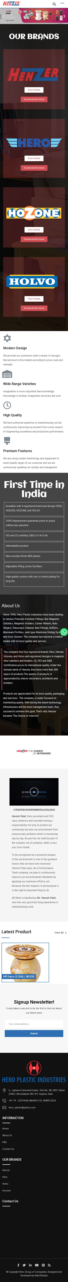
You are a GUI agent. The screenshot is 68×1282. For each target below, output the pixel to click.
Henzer (6, 1170)
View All (59, 932)
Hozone (6, 1190)
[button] (4, 16)
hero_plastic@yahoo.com (22, 1107)
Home (5, 1128)
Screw (7, 976)
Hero (4, 1177)
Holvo (5, 1183)
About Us (7, 1135)
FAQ (4, 1142)
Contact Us (8, 1149)
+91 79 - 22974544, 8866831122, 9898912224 (32, 1100)
